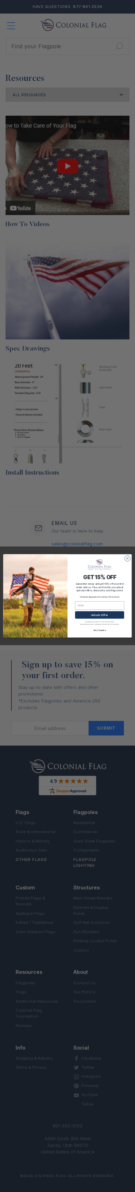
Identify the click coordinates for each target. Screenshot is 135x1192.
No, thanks (99, 630)
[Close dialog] (127, 558)
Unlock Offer (99, 615)
